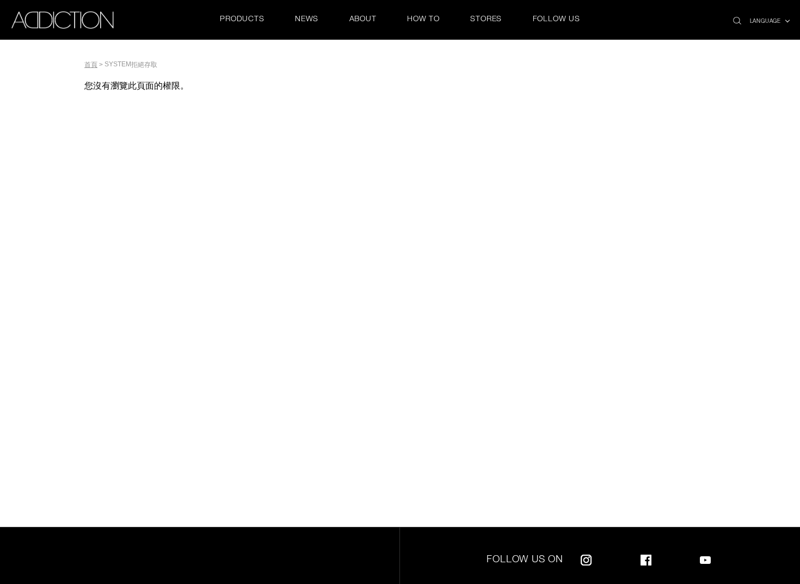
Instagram (586, 558)
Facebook (646, 558)
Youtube (705, 558)
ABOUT (363, 19)
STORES (486, 19)
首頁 (90, 65)
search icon (737, 17)
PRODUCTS (242, 19)
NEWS (306, 19)
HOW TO (423, 19)
